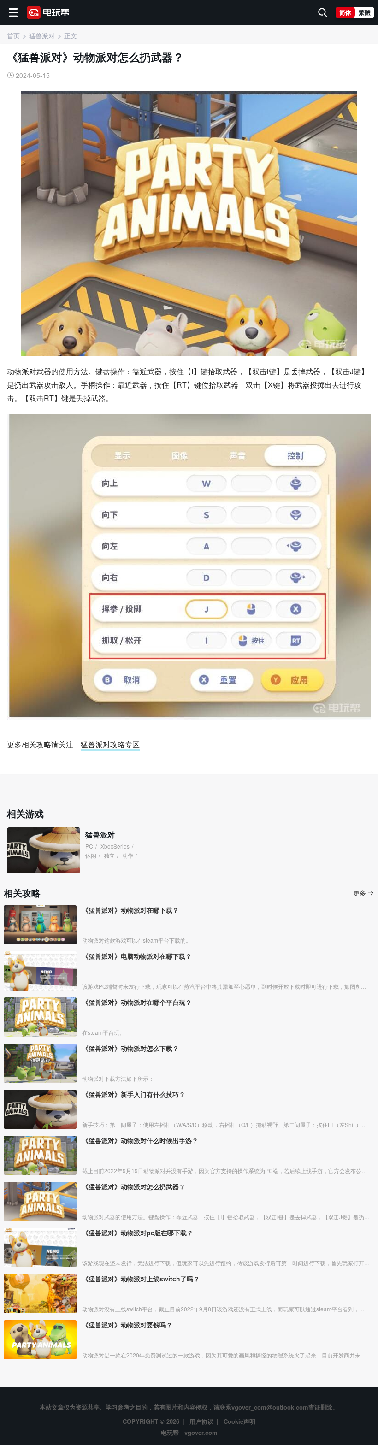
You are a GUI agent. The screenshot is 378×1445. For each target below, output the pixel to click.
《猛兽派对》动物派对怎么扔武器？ (133, 1186)
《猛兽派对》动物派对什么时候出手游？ (140, 1140)
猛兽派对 (100, 834)
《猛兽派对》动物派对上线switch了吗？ (141, 1278)
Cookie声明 (239, 1421)
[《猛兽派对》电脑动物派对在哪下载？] (40, 971)
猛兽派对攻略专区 (110, 744)
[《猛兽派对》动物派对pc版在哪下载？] (40, 1247)
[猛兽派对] (43, 850)
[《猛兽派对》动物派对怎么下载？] (40, 1063)
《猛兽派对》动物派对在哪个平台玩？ (137, 1002)
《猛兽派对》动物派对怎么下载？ (130, 1048)
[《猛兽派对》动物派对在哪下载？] (40, 924)
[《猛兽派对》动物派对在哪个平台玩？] (40, 1017)
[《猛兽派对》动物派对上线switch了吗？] (40, 1293)
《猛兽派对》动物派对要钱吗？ (127, 1324)
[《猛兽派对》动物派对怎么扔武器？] (40, 1201)
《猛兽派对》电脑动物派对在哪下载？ (137, 956)
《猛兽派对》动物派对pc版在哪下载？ (137, 1232)
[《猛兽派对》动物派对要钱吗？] (40, 1339)
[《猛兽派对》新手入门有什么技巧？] (40, 1109)
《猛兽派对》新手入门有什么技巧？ (133, 1094)
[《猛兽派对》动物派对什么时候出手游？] (40, 1155)
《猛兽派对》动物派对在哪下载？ (130, 909)
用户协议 (201, 1421)
